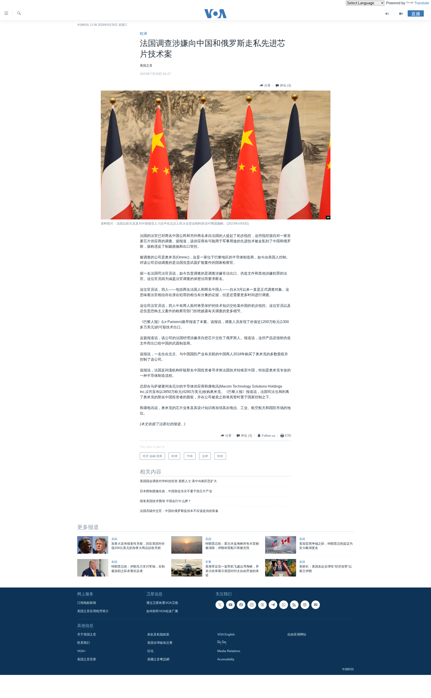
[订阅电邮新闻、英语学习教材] (315, 604)
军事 (208, 562)
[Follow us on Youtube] (230, 604)
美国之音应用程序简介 (93, 611)
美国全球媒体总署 (159, 642)
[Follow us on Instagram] (251, 604)
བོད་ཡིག (221, 642)
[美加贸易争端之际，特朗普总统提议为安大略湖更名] (280, 545)
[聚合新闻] (294, 604)
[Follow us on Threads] (262, 604)
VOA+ (81, 651)
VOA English (226, 634)
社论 (150, 651)
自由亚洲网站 (296, 634)
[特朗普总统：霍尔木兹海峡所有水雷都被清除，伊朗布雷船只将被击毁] (186, 545)
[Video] (401, 13)
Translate (421, 3)
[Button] (265, 85)
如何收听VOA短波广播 (162, 611)
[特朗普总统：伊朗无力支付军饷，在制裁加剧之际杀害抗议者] (92, 568)
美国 (114, 539)
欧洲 (143, 33)
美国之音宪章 (86, 659)
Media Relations (228, 651)
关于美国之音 (86, 634)
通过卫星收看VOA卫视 (162, 603)
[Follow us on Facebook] (241, 604)
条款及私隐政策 (158, 634)
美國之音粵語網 (158, 659)
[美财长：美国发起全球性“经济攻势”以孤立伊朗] (280, 568)
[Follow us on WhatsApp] (283, 604)
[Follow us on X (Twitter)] (220, 604)
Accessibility (225, 659)
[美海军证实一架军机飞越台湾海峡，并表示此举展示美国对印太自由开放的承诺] (186, 568)
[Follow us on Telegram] (273, 604)
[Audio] (387, 13)
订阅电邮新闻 (86, 603)
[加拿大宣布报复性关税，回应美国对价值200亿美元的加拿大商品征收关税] (92, 545)
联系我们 (83, 642)
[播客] (305, 604)
